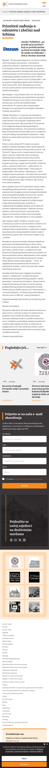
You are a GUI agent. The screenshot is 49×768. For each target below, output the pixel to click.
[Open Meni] (44, 4)
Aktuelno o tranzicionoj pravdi (16, 20)
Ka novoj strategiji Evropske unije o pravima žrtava (15, 389)
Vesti (4, 381)
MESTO (5, 467)
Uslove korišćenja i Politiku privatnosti (28, 479)
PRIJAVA (24, 486)
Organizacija (7, 456)
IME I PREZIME (6, 434)
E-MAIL (4, 445)
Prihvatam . (24, 479)
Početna (5, 12)
